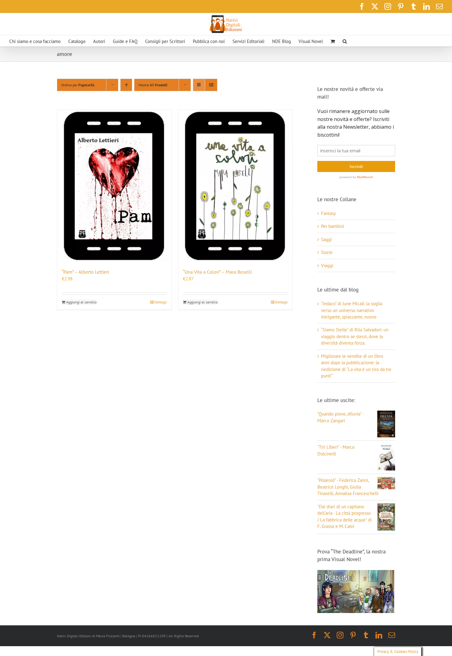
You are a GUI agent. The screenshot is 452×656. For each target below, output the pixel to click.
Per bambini (332, 226)
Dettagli (160, 302)
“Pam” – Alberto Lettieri (85, 272)
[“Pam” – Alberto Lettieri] (114, 186)
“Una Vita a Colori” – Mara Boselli (217, 272)
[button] (345, 40)
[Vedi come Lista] (211, 85)
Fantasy (328, 213)
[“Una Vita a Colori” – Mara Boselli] (235, 186)
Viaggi (327, 265)
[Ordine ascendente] (126, 85)
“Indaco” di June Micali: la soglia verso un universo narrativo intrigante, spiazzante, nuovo (351, 310)
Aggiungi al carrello (81, 302)
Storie (327, 252)
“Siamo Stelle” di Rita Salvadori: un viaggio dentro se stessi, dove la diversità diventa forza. (354, 336)
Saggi (326, 239)
